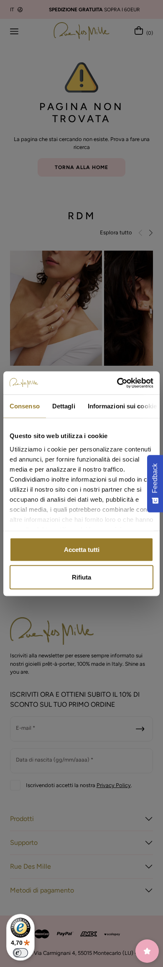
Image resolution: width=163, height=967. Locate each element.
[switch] (20, 952)
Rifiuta (81, 576)
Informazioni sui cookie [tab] (122, 406)
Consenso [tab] (25, 406)
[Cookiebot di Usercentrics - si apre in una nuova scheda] (117, 382)
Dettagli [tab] (63, 406)
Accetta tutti (81, 549)
